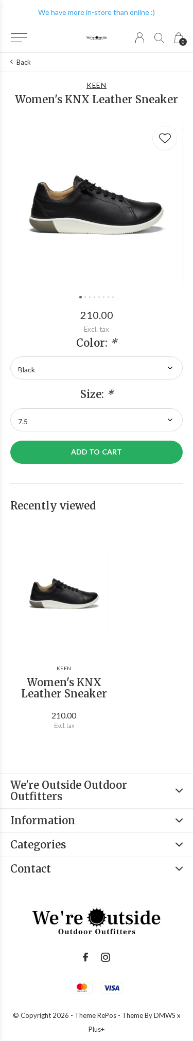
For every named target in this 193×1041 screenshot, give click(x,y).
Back (23, 62)
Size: (96, 394)
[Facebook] (85, 957)
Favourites (164, 138)
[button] (18, 38)
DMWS (165, 1015)
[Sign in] (139, 38)
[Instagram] (105, 957)
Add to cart (96, 451)
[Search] (159, 38)
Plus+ (96, 1029)
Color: (96, 343)
